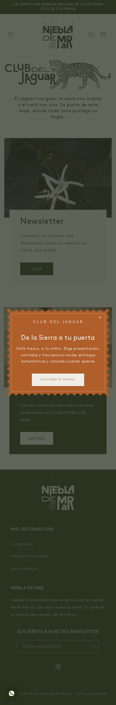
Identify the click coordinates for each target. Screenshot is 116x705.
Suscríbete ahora (58, 379)
